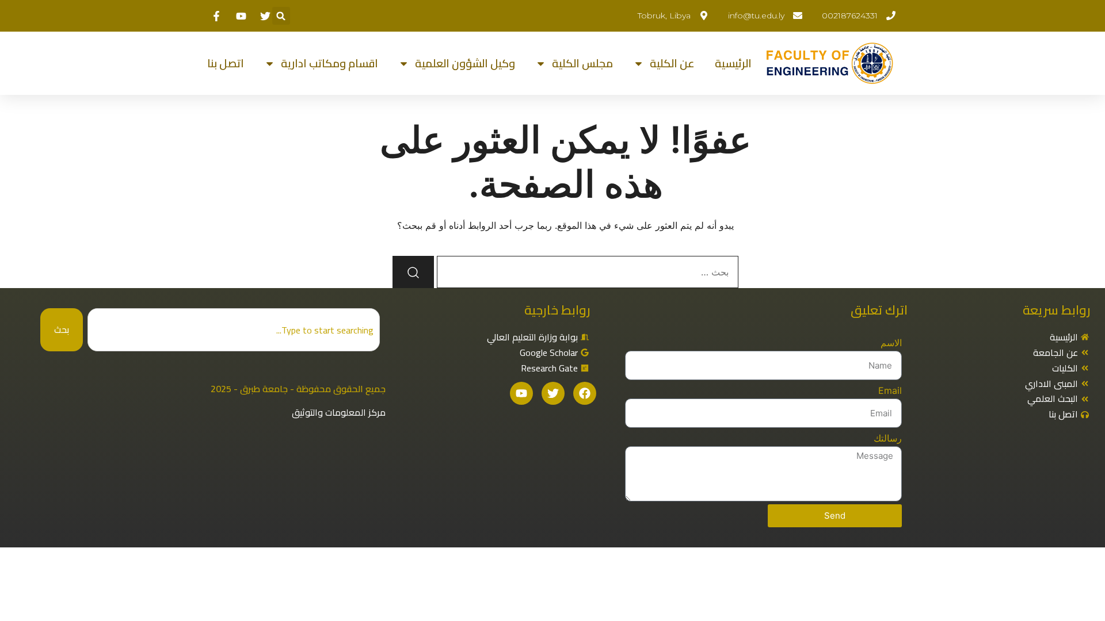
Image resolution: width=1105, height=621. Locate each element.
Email (890, 390)
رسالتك (888, 438)
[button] (281, 16)
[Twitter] (553, 393)
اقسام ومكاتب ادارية (329, 63)
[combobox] (233, 329)
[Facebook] (584, 393)
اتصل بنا (225, 63)
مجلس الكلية (582, 63)
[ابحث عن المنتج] (413, 272)
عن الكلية (672, 63)
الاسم (891, 342)
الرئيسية (733, 63)
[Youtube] (521, 393)
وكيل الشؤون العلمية (465, 63)
